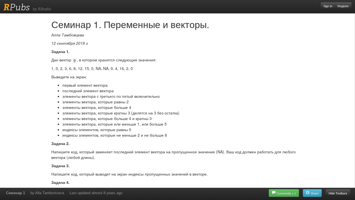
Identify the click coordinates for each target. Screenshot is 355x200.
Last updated (96, 193)
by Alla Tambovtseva (47, 193)
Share (314, 193)
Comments (286, 193)
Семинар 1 (15, 193)
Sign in (327, 6)
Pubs (16, 7)
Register (343, 6)
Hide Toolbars (338, 193)
